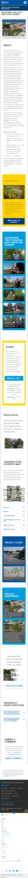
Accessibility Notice (4, 845)
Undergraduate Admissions (6, 832)
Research (3, 840)
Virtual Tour (3, 826)
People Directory (4, 847)
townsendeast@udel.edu (14, 754)
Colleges (3, 836)
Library (2, 838)
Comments (14, 874)
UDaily (2, 824)
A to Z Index (3, 853)
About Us (4, 785)
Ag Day (16, 793)
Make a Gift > (15, 378)
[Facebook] (10, 871)
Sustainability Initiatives (6, 793)
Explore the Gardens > (15, 221)
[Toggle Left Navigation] (24, 21)
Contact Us (3, 858)
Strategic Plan (15, 796)
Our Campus (4, 788)
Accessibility (3, 876)
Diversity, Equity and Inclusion (8, 790)
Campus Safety (4, 851)
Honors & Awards (5, 796)
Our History (12, 788)
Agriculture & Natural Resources (10, 8)
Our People (20, 788)
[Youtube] (17, 871)
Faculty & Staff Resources (7, 804)
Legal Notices (19, 874)
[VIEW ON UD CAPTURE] (14, 687)
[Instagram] (6, 871)
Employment (3, 828)
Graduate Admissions (5, 834)
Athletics (2, 822)
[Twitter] (21, 871)
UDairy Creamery (5, 798)
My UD (2, 849)
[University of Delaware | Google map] (19, 860)
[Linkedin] (13, 871)
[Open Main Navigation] (25, 2)
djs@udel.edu (10, 397)
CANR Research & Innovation (14, 21)
